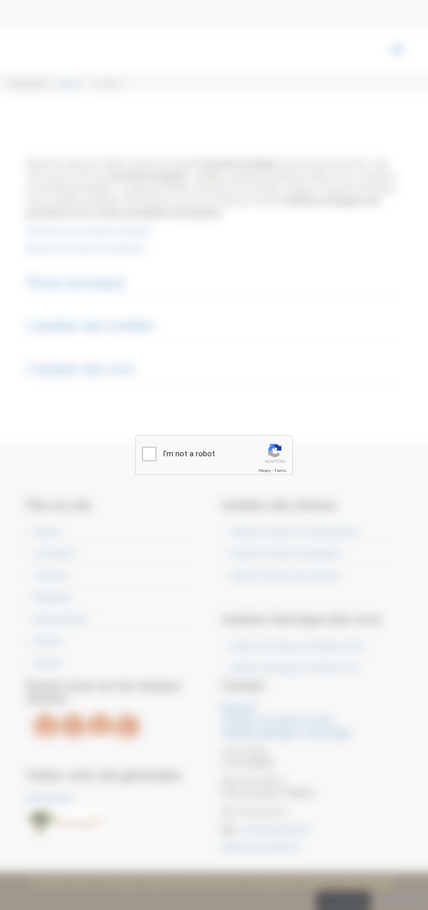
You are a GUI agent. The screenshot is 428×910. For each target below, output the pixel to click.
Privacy (264, 470)
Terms (280, 470)
